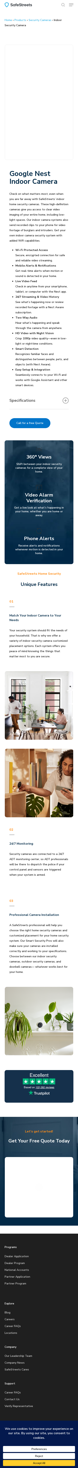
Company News (15, 1363)
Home (8, 20)
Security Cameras (40, 20)
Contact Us (12, 1399)
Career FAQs (13, 1326)
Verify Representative (19, 1406)
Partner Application (17, 1277)
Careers (10, 1319)
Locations (11, 1333)
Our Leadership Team (18, 1356)
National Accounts (17, 1270)
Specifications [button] (22, 400)
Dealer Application (17, 1256)
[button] (71, 5)
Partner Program (15, 1283)
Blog (7, 1312)
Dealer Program (15, 1263)
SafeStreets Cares (17, 1369)
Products (20, 20)
